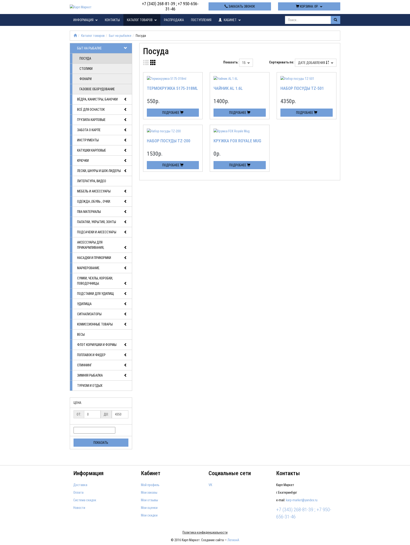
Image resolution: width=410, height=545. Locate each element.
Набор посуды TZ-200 (168, 140)
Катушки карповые (91, 150)
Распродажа (174, 20)
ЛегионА (233, 540)
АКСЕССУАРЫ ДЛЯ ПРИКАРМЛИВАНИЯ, (90, 244)
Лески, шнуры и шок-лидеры (99, 171)
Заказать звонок (241, 6)
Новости (79, 508)
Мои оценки (149, 508)
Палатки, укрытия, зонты (96, 222)
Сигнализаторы (89, 314)
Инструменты (88, 140)
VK (210, 485)
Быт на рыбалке (120, 36)
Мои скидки (149, 515)
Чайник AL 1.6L (228, 88)
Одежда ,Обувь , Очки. (94, 201)
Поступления (201, 20)
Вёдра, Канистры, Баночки (97, 99)
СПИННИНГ (84, 365)
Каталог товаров (140, 20)
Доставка (80, 485)
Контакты (112, 20)
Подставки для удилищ (95, 294)
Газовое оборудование (97, 89)
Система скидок (84, 500)
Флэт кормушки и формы (96, 345)
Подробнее (171, 113)
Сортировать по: (281, 62)
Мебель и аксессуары (94, 191)
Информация (83, 20)
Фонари (85, 79)
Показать (100, 443)
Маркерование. (88, 268)
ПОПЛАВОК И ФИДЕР (91, 355)
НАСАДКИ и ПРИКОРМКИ (94, 258)
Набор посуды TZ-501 (302, 88)
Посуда (85, 58)
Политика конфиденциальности (205, 532)
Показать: (230, 62)
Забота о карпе (89, 130)
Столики (86, 69)
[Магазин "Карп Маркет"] (75, 36)
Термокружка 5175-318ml (172, 88)
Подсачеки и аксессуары (96, 232)
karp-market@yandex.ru (301, 500)
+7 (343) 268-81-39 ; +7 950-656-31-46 (170, 6)
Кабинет (230, 20)
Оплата (78, 492)
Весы (81, 334)
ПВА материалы (89, 212)
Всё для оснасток (91, 109)
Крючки (83, 161)
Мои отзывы (149, 500)
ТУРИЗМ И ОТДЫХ (89, 385)
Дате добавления (312, 63)
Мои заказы (149, 492)
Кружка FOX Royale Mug (237, 140)
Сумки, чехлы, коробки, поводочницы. (95, 280)
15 (244, 63)
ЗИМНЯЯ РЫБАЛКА (90, 375)
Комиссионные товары (95, 324)
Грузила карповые (91, 120)
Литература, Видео (91, 181)
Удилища (84, 304)
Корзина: (308, 6)
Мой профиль (150, 485)
